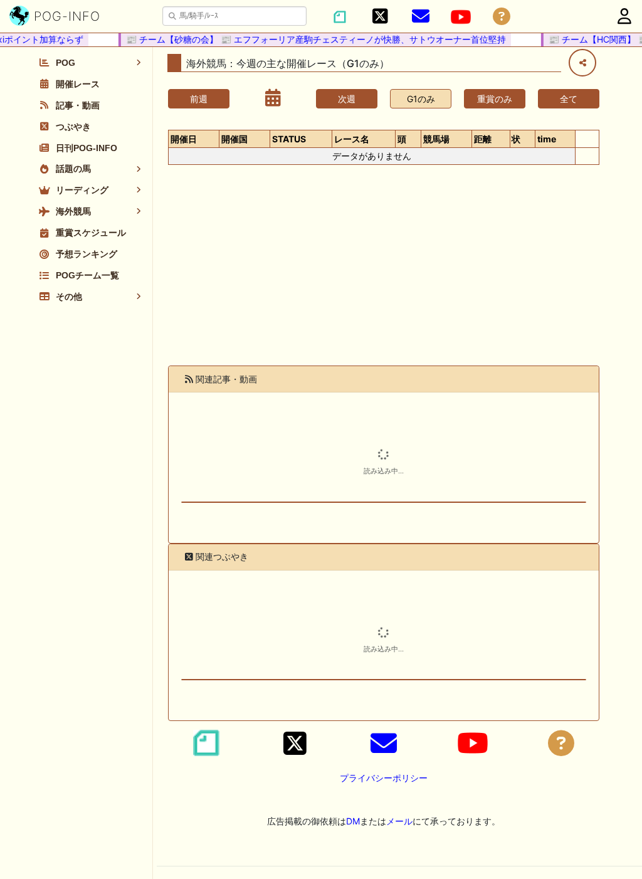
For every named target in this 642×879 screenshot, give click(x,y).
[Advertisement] (383, 273)
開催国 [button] (234, 139)
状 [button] (516, 139)
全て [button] (568, 98)
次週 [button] (346, 98)
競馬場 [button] (436, 139)
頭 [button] (401, 139)
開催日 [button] (184, 139)
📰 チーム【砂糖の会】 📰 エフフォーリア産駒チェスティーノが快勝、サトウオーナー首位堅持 (310, 39)
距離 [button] (483, 139)
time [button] (546, 139)
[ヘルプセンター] (501, 17)
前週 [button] (199, 98)
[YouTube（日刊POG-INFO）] (461, 17)
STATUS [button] (289, 139)
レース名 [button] (351, 139)
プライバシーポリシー (384, 777)
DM (353, 821)
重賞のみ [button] (494, 98)
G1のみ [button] (421, 98)
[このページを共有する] (582, 62)
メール (399, 821)
